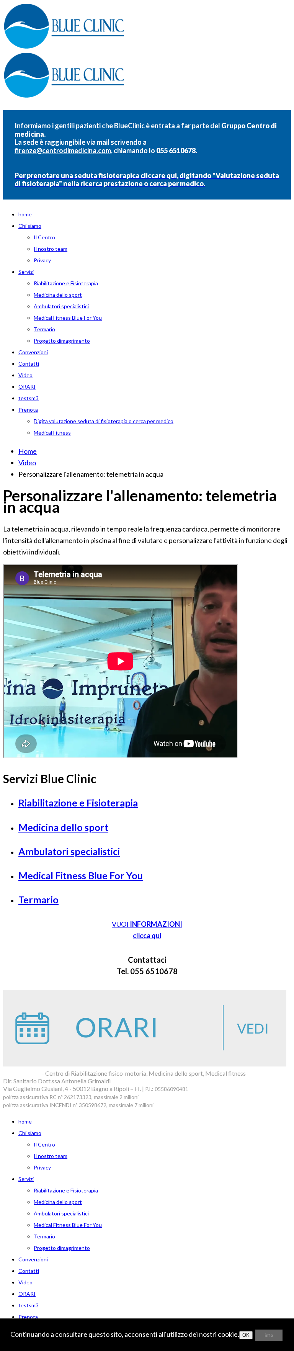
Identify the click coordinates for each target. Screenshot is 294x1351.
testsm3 (28, 398)
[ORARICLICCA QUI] (144, 1064)
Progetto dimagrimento (62, 340)
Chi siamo (29, 225)
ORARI (27, 386)
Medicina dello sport (58, 294)
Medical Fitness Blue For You (68, 317)
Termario (44, 329)
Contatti (28, 363)
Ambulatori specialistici (61, 306)
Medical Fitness (52, 432)
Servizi (26, 271)
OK (246, 1335)
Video (25, 375)
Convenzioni (33, 352)
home (25, 214)
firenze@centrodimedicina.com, (64, 150)
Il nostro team (50, 248)
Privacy (42, 260)
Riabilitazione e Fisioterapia (66, 283)
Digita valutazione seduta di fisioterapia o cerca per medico (103, 421)
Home (27, 451)
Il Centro (44, 237)
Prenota (28, 409)
